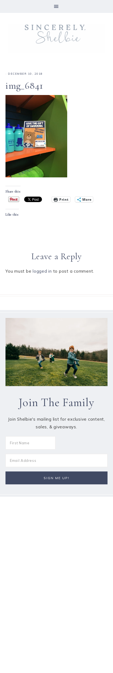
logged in (42, 271)
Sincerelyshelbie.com (56, 38)
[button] (56, 6)
